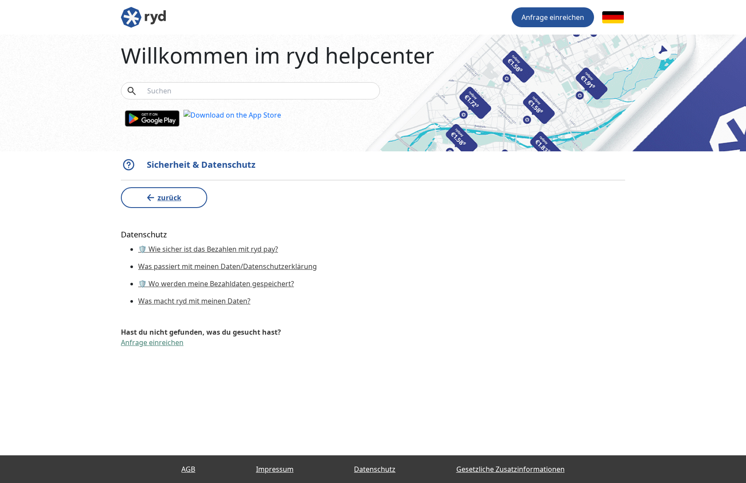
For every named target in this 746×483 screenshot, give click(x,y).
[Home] (143, 16)
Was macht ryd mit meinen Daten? (194, 301)
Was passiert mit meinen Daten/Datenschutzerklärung (227, 266)
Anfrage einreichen (553, 17)
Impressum (275, 469)
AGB (188, 469)
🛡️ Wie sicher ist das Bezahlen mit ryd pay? (208, 249)
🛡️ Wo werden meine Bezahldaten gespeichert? (216, 283)
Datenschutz (374, 469)
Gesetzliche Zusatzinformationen (510, 469)
